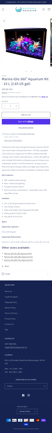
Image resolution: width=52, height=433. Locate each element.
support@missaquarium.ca (16, 347)
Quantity (5, 101)
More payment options (26, 127)
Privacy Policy (10, 319)
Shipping (4, 92)
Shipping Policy (11, 302)
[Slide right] (31, 71)
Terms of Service (11, 313)
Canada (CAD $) (24, 411)
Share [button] (7, 266)
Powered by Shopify (34, 428)
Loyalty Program (11, 297)
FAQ (6, 330)
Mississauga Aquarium (22, 428)
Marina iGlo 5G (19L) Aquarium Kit (18, 253)
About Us (8, 291)
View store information (13, 140)
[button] (3, 9)
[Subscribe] (44, 386)
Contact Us (9, 324)
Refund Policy (10, 308)
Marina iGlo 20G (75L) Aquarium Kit (18, 260)
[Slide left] (20, 71)
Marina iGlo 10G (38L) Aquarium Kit (18, 257)
